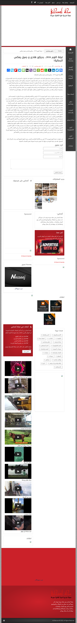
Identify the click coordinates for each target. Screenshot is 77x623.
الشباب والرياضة (57, 352)
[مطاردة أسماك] (18, 454)
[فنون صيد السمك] (18, 488)
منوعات (51, 356)
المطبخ (59, 356)
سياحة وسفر (58, 342)
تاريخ (44, 363)
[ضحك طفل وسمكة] (18, 471)
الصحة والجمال (44, 349)
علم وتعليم (58, 367)
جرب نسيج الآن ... (38, 580)
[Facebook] (31, 2)
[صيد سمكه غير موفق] (18, 522)
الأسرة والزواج (57, 335)
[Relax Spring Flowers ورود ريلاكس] (18, 368)
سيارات (46, 352)
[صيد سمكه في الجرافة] (18, 402)
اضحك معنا (42, 338)
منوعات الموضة (57, 349)
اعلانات (51, 338)
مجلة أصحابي (57, 66)
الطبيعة (59, 338)
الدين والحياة (46, 335)
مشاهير (47, 360)
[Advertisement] (22, 28)
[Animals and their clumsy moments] (18, 385)
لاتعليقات (24, 66)
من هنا (25, 351)
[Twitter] (35, 2)
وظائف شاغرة (57, 360)
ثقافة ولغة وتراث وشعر (55, 363)
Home (59, 51)
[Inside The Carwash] (18, 420)
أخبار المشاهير (44, 345)
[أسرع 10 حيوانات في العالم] (18, 437)
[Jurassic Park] (18, 505)
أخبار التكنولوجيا (57, 345)
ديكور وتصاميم (49, 51)
